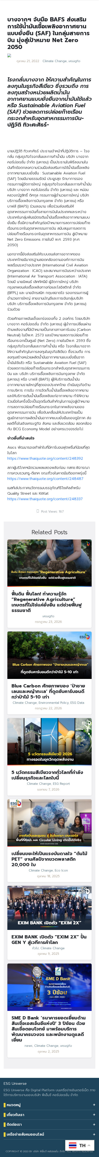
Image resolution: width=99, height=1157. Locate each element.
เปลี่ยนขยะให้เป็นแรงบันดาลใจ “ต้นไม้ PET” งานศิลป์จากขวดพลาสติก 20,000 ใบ (49, 859)
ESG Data (77, 703)
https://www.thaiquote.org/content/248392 (45, 458)
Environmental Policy (54, 703)
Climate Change (55, 61)
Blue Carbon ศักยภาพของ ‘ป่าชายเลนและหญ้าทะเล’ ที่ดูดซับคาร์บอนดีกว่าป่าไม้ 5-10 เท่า (48, 691)
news (28, 1046)
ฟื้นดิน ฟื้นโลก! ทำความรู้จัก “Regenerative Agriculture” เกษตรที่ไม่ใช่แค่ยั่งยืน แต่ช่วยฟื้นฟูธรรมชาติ (47, 602)
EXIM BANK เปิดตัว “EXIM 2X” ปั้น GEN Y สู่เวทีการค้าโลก (49, 939)
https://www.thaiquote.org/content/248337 (45, 499)
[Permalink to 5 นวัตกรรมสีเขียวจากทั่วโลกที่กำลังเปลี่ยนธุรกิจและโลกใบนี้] (49, 741)
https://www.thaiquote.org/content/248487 (45, 479)
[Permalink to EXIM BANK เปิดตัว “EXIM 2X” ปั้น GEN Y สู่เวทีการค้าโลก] (49, 907)
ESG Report (61, 784)
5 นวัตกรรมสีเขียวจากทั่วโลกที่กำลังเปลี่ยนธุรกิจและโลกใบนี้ (47, 775)
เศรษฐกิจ (74, 61)
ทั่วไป (35, 948)
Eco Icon (61, 870)
